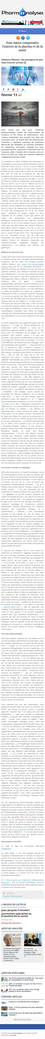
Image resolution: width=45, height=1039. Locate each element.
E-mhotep (13, 1035)
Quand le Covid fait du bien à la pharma (24, 1002)
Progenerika (6, 848)
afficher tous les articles (22, 1019)
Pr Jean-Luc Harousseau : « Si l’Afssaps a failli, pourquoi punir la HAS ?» (32, 952)
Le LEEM (4, 404)
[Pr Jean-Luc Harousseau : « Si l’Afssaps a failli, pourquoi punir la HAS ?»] (32, 934)
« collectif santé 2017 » (12, 607)
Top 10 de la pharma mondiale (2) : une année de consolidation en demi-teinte (26, 979)
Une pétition (13, 379)
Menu (23, 31)
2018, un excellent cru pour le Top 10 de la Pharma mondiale (25, 985)
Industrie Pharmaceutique (12, 896)
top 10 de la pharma (17, 829)
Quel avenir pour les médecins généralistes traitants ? (25, 1014)
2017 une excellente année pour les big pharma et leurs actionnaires (24, 990)
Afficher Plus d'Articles (10, 923)
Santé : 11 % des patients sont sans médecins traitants (26, 1008)
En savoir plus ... (7, 919)
